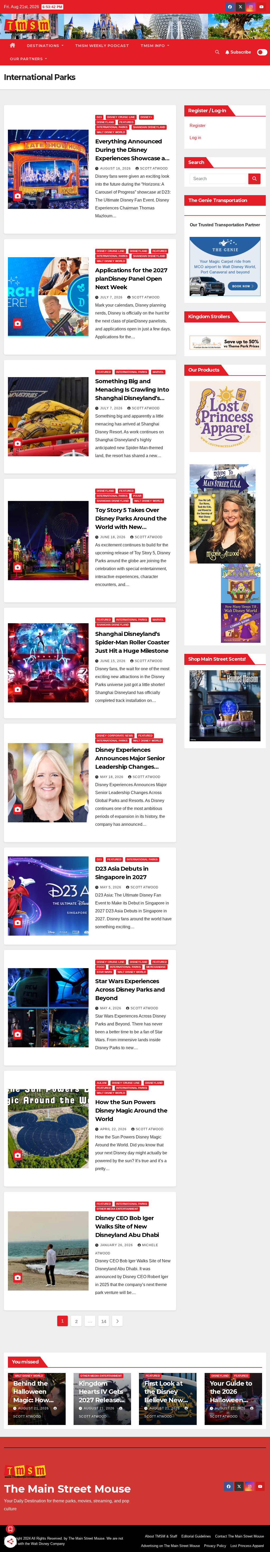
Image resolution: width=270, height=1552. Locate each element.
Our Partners (27, 59)
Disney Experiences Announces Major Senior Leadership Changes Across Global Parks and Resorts (130, 766)
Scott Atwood (154, 168)
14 (103, 1321)
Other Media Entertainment (117, 1208)
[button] (217, 52)
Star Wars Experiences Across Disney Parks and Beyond (130, 990)
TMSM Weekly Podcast (102, 45)
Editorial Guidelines (196, 1536)
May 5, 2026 (111, 887)
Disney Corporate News (115, 735)
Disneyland (105, 122)
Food (100, 966)
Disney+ (146, 117)
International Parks (112, 127)
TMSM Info (153, 45)
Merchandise (156, 966)
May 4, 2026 (111, 1008)
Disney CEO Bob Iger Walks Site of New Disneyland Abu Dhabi (127, 1227)
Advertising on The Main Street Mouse (170, 1546)
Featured (126, 122)
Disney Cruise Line (121, 117)
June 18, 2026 (113, 537)
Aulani (102, 1082)
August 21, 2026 (34, 1408)
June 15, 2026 (113, 661)
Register (197, 125)
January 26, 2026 (117, 1245)
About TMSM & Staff (161, 1536)
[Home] (12, 45)
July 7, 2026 (112, 297)
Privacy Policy (215, 1546)
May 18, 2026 (112, 777)
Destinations (44, 45)
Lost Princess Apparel (247, 1546)
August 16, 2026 (116, 168)
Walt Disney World (111, 132)
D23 (99, 117)
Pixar (137, 495)
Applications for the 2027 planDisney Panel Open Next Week (131, 279)
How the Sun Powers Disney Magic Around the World (131, 1111)
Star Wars (104, 971)
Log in (195, 137)
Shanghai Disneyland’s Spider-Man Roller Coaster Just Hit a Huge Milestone (132, 642)
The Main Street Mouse (67, 1488)
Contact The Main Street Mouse (239, 1536)
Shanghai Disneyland (149, 127)
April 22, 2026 (114, 1129)
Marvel (158, 372)
